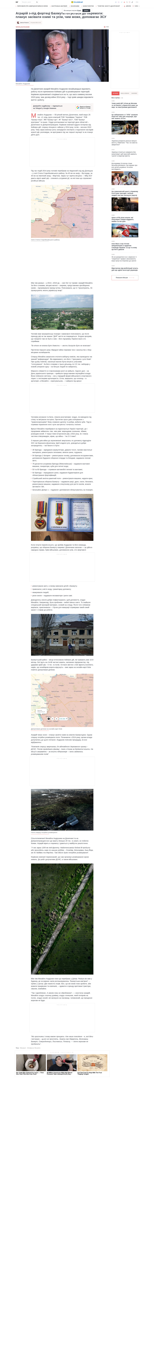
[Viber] (118, 2)
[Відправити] (37, 2)
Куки (79, 10)
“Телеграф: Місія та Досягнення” (108, 6)
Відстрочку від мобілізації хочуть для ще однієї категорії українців (125, 269)
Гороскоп (138, 6)
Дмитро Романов (24, 22)
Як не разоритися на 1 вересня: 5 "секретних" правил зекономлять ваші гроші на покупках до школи (124, 259)
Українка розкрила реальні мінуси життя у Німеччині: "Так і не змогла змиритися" (124, 142)
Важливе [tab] (134, 93)
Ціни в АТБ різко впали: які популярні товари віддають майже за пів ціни (123, 219)
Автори (128, 6)
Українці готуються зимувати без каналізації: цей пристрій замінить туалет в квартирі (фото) (124, 154)
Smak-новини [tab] (125, 93)
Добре (86, 10)
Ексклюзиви (75, 6)
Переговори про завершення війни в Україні (32, 6)
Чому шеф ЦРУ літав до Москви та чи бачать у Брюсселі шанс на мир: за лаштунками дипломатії (125, 105)
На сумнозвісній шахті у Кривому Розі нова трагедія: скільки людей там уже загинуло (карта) (125, 193)
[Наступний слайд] (139, 6)
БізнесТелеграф (88, 6)
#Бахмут (23, 1048)
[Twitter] (127, 2)
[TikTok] (132, 2)
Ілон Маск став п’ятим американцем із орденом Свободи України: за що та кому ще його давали (124, 246)
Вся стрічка (116, 98)
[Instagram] (129, 2)
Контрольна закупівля (59, 6)
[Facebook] (116, 2)
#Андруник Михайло (33, 1048)
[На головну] (77, 2)
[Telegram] (121, 2)
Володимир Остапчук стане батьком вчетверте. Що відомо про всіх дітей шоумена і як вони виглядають (124, 166)
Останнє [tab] (115, 93)
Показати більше (122, 277)
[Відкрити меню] (16, 2)
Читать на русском (22, 27)
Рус (137, 2)
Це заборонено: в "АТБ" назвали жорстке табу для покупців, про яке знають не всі (125, 116)
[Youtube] (124, 2)
